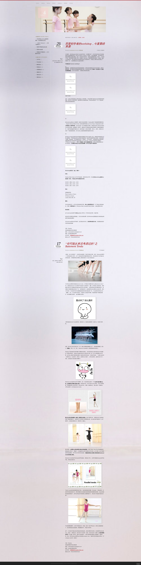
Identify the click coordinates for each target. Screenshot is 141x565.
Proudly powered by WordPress (57, 563)
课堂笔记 (54, 3)
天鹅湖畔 (59, 260)
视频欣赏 (39, 72)
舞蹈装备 (48, 3)
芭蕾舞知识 (60, 3)
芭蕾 (59, 262)
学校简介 (37, 3)
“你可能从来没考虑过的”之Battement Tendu (81, 245)
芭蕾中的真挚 (40, 49)
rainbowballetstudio (74, 50)
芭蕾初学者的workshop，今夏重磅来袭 (85, 45)
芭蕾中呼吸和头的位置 (42, 47)
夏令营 (55, 60)
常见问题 (71, 3)
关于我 (38, 59)
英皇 (61, 62)
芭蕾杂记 (39, 67)
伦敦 (53, 60)
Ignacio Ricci (74, 563)
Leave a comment (101, 50)
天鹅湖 (58, 60)
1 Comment (102, 250)
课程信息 (43, 3)
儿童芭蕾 (56, 260)
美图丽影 (65, 3)
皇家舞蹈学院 (58, 62)
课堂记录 (39, 74)
